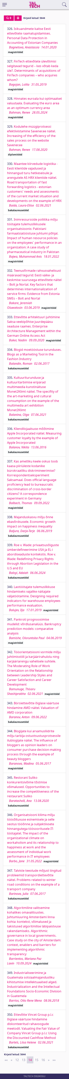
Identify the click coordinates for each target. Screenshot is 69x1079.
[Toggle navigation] (4, 4)
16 (43, 1060)
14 (30, 1060)
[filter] (9, 18)
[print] (18, 18)
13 (23, 1060)
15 (36, 1060)
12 (17, 1060)
